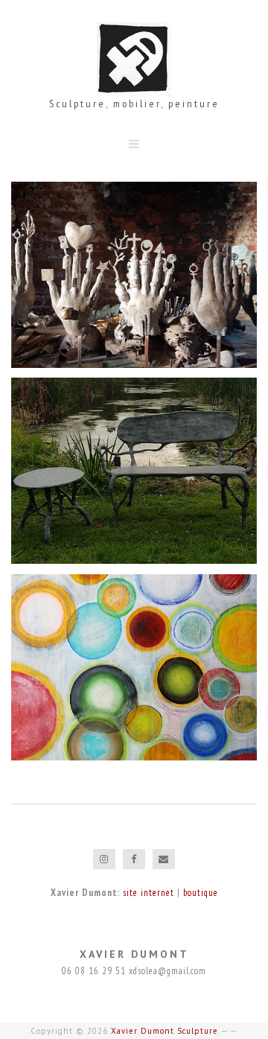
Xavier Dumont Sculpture (164, 1031)
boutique (200, 892)
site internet (148, 892)
